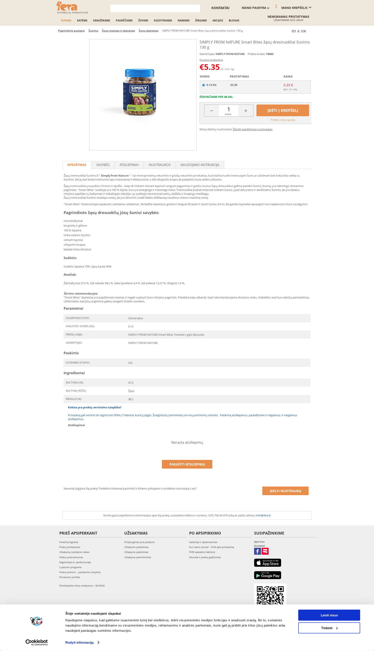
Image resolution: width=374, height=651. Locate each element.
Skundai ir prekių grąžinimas (205, 557)
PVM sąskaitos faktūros (202, 552)
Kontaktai (220, 8)
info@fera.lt (263, 515)
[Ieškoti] (197, 8)
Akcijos (218, 20)
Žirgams (201, 20)
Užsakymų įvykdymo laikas (74, 552)
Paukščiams (124, 20)
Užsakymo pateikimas (136, 552)
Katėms (82, 20)
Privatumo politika (69, 577)
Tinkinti (326, 628)
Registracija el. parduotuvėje (75, 562)
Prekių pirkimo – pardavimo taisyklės (80, 572)
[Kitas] (310, 31)
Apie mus (259, 541)
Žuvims (143, 20)
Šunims (66, 20)
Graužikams (101, 20)
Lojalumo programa (70, 567)
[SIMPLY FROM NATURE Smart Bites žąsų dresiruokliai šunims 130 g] (142, 94)
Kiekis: (228, 114)
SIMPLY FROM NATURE (230, 54)
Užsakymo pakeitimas (136, 547)
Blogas (234, 20)
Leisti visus (329, 615)
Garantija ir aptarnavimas (203, 542)
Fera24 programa (68, 542)
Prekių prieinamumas (71, 557)
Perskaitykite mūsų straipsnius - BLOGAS (82, 585)
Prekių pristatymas (69, 547)
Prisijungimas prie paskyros (139, 542)
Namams (184, 20)
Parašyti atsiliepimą (211, 60)
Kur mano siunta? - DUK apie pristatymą (211, 547)
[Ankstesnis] (287, 31)
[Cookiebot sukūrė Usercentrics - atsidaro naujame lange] (37, 642)
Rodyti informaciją (79, 642)
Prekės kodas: (256, 54)
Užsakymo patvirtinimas (137, 557)
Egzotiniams (163, 20)
